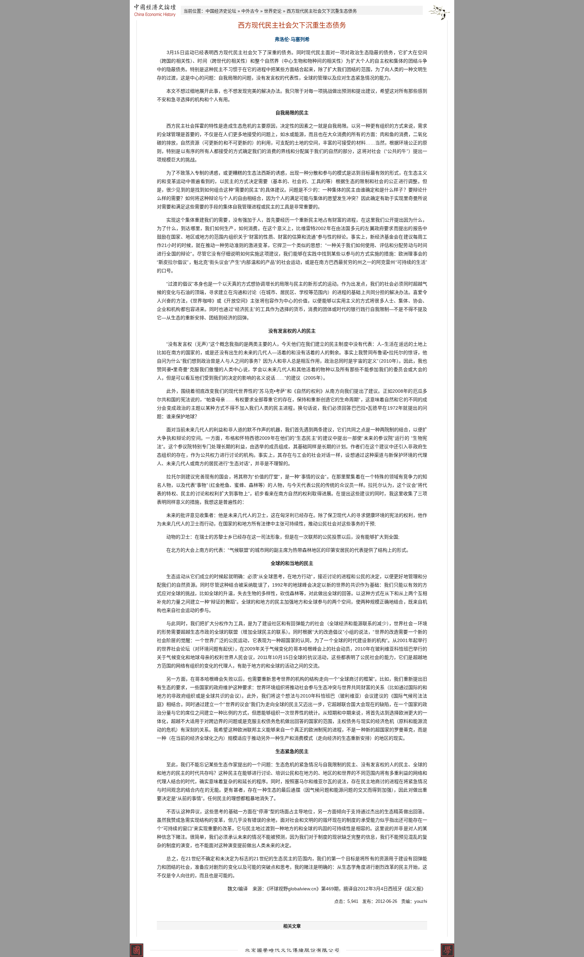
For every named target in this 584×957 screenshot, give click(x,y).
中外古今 (250, 11)
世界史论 (273, 11)
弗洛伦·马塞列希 (292, 39)
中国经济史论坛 (220, 11)
